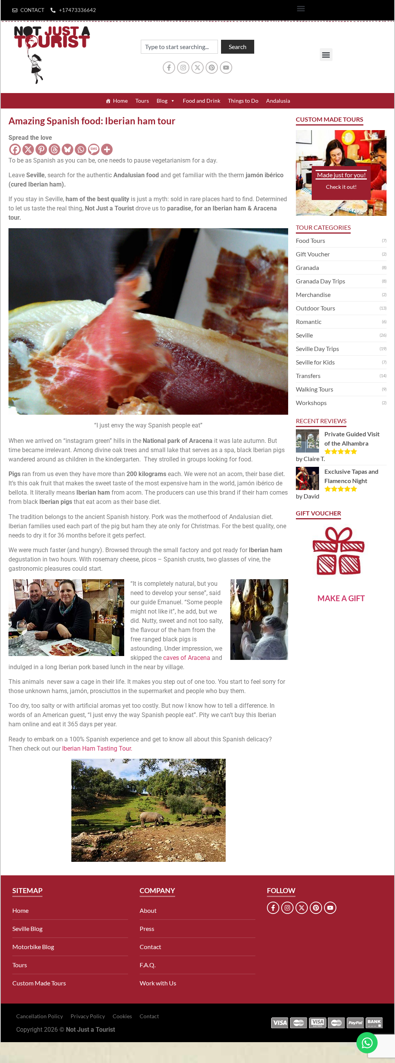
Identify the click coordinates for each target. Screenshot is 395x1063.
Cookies (122, 1016)
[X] (28, 149)
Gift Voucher (313, 254)
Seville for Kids (315, 362)
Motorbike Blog (33, 946)
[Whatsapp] (80, 149)
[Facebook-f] (169, 67)
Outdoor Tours (315, 308)
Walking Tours (314, 389)
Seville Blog (27, 928)
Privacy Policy (88, 1016)
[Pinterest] (212, 67)
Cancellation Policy (39, 1016)
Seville (304, 335)
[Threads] (54, 149)
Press (147, 928)
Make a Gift (341, 598)
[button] (301, 8)
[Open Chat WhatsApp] (367, 1042)
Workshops (311, 402)
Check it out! (341, 186)
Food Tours (310, 240)
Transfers (308, 375)
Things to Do (243, 100)
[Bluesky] (67, 149)
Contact (150, 946)
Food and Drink (201, 100)
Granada (307, 267)
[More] (107, 149)
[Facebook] (15, 149)
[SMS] (94, 149)
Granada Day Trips (320, 281)
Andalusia (278, 100)
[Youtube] (226, 67)
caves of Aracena (186, 657)
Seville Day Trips (317, 348)
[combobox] (179, 47)
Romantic (308, 321)
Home (120, 100)
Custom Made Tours (39, 983)
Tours (142, 100)
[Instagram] (183, 67)
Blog (162, 100)
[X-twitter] (197, 67)
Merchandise (313, 294)
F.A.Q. (147, 964)
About (148, 910)
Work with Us (158, 983)
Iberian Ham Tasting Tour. (97, 748)
